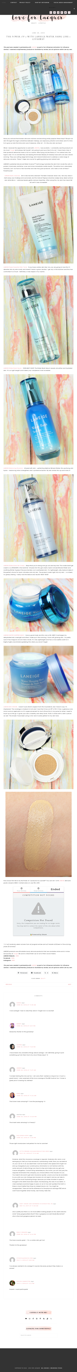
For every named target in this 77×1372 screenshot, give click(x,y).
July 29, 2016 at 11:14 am (29, 1153)
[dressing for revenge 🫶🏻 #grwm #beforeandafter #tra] (34, 1364)
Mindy (19, 1023)
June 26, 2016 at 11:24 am (26, 1095)
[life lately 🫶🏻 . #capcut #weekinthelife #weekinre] (27, 1364)
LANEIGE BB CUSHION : (11, 707)
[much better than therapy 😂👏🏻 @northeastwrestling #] (4, 1364)
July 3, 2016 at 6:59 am (25, 1260)
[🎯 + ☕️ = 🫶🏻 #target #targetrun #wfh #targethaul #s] (65, 1364)
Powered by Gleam (39, 934)
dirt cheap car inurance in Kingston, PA (36, 1203)
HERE (17, 956)
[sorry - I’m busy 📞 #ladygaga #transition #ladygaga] (58, 1364)
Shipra (19, 1044)
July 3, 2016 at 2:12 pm (25, 1283)
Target (12, 150)
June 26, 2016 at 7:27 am (26, 1070)
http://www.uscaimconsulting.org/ (34, 1151)
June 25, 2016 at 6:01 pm (26, 1026)
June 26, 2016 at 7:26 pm (26, 1137)
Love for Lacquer (38, 17)
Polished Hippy (23, 1135)
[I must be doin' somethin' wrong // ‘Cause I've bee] (73, 1364)
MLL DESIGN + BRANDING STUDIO (51, 1368)
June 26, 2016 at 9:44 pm (26, 1234)
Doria (19, 1002)
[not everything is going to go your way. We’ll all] (50, 1364)
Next (69, 984)
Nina (18, 1093)
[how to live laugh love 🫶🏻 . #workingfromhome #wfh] (42, 1364)
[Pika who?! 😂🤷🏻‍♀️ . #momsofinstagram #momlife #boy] (19, 1364)
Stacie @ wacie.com (25, 1258)
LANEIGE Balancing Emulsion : (14, 468)
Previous (9, 984)
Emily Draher (22, 1232)
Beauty (43, 978)
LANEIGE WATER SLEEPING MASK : (14, 635)
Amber (19, 1068)
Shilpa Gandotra (23, 1281)
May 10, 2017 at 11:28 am (29, 1205)
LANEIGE (34, 47)
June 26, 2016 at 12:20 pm (27, 1116)
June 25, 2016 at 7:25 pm (26, 1047)
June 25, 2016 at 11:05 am (26, 1005)
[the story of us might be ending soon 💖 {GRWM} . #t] (11, 1364)
